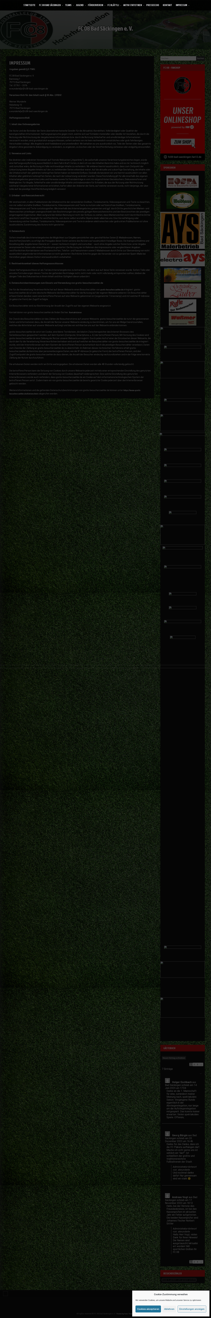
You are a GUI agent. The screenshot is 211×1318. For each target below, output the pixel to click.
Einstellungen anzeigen (192, 1309)
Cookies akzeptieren (148, 1309)
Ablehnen (169, 1309)
